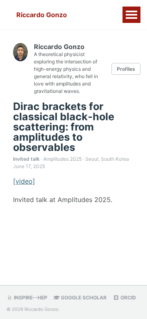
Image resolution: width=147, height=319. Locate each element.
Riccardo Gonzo (41, 15)
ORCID (127, 297)
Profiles (126, 69)
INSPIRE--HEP (30, 297)
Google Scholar (83, 297)
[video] (24, 181)
